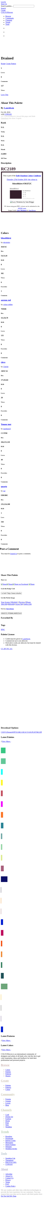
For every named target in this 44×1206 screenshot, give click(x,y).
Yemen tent (6, 424)
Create (3, 10)
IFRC (3, 629)
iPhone (28, 602)
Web (7, 1125)
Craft (7, 1115)
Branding (8, 1136)
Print (7, 1123)
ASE (23, 732)
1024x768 (19, 604)
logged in (13, 554)
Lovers (7, 1103)
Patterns (8, 1074)
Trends (7, 22)
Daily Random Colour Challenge (28, 176)
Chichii (5, 367)
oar (4, 491)
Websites (8, 1147)
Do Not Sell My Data (8, 1196)
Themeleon (9, 1160)
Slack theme (10, 609)
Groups (8, 1101)
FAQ (7, 1184)
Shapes (7, 1076)
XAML (18, 732)
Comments (4, 81)
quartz (4, 486)
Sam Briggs (32, 210)
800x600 (11, 604)
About (4, 1169)
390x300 (4, 604)
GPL (32, 732)
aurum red (6, 300)
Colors (7, 1070)
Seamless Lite (10, 1158)
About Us (8, 1176)
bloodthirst (6, 238)
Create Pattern (11, 64)
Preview (22, 602)
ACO (27, 732)
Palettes (8, 1072)
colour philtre (8, 304)
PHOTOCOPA (10, 1162)
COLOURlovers (7, 12)
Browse (8, 16)
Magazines (9, 1143)
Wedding (8, 1127)
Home (7, 1121)
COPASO (8, 114)
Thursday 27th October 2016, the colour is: (22, 179)
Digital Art (9, 1117)
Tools (7, 24)
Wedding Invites (11, 1149)
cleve (3, 362)
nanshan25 (7, 429)
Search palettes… (7, 6)
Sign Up (4, 4)
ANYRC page (22, 208)
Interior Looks (10, 1141)
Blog (7, 1105)
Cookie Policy (10, 1186)
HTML (36, 732)
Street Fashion (10, 1145)
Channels (8, 20)
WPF (14, 732)
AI (29, 732)
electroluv (6, 242)
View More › (6, 741)
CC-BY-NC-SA (6, 649)
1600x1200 (27, 604)
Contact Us (9, 1178)
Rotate (3, 64)
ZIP (40, 732)
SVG (5, 732)
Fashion (8, 1119)
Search (3, 8)
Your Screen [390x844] (9, 602)
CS (2, 732)
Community (9, 18)
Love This (4, 95)
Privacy (8, 1180)
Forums (8, 1099)
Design (9, 732)
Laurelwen (9, 108)
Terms (7, 1182)
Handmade (9, 1138)
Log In (3, 2)
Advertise (8, 1174)
